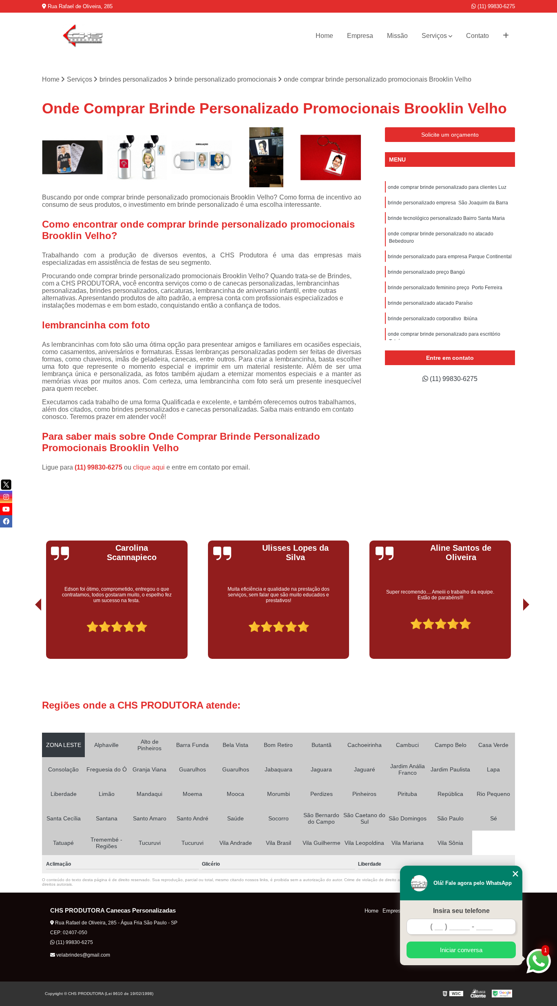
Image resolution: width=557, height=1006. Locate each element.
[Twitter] (6, 485)
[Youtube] (6, 509)
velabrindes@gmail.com (82, 955)
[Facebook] (6, 521)
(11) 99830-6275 (495, 6)
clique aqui (149, 467)
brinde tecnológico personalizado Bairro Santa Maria (446, 218)
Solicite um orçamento (450, 134)
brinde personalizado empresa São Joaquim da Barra (448, 203)
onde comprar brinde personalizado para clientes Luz (447, 187)
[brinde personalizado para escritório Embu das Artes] (331, 157)
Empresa (360, 35)
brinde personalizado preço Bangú (426, 272)
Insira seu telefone (461, 910)
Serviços (434, 35)
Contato (477, 35)
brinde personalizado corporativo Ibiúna (432, 318)
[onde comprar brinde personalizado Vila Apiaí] (72, 157)
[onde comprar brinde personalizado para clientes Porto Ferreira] (201, 157)
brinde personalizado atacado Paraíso (430, 303)
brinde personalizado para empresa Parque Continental (450, 256)
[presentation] (27, 636)
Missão (397, 35)
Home (324, 35)
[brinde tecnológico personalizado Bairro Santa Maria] (266, 157)
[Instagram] (6, 497)
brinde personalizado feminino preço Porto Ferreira (445, 287)
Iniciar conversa (461, 949)
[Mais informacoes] (506, 36)
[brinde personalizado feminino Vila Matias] (137, 157)
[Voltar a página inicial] (83, 36)
